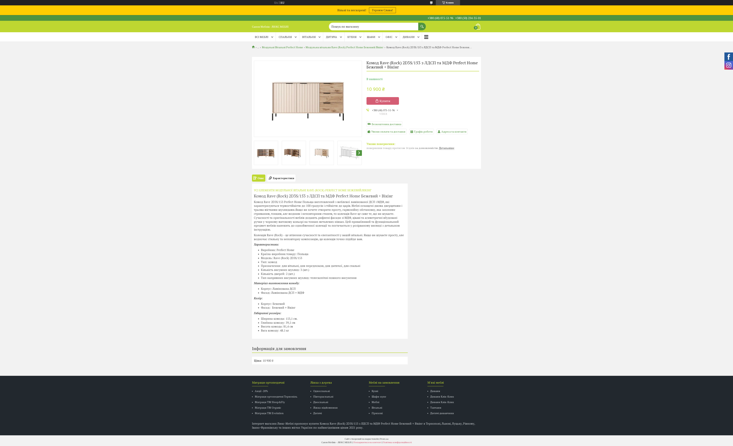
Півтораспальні (323, 396)
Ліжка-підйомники (325, 407)
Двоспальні (320, 402)
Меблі (375, 402)
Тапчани (435, 407)
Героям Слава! (382, 10)
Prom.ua (384, 438)
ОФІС (389, 37)
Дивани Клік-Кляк (442, 396)
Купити (384, 101)
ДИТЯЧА (331, 37)
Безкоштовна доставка (386, 124)
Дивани (435, 391)
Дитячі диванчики (442, 413)
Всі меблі (261, 37)
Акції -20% (261, 391)
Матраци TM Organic (268, 407)
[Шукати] (422, 24)
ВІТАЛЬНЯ (309, 37)
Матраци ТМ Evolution (269, 413)
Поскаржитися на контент (367, 442)
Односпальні (321, 391)
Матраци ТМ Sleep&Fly (270, 402)
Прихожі (377, 413)
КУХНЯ (352, 37)
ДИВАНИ (409, 37)
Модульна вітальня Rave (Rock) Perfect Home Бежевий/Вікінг (344, 47)
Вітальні (377, 407)
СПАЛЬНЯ (285, 37)
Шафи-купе (379, 396)
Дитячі (317, 413)
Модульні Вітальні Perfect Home (282, 47)
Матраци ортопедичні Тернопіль (276, 396)
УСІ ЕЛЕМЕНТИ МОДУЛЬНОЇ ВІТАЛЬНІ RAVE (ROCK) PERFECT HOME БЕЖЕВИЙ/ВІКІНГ (312, 190)
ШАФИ (371, 37)
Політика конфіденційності (397, 442)
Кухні (375, 391)
